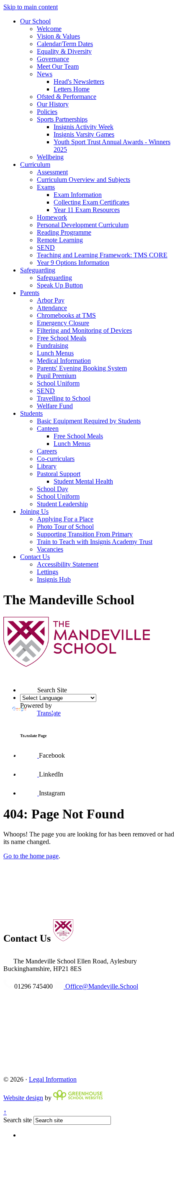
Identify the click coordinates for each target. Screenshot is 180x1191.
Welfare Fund (55, 405)
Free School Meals (61, 338)
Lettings (47, 571)
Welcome (49, 28)
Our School (35, 21)
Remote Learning (60, 239)
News (44, 74)
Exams (46, 187)
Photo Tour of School (65, 526)
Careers (47, 451)
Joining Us (34, 511)
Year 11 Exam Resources (87, 209)
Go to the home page (31, 856)
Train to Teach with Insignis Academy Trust (94, 541)
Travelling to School (63, 398)
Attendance (52, 307)
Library (47, 466)
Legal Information (53, 1079)
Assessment (52, 172)
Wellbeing (50, 157)
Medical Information (64, 360)
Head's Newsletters (79, 81)
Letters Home (72, 89)
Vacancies (50, 549)
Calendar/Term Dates (65, 43)
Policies (47, 111)
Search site (17, 1120)
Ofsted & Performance (66, 96)
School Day (52, 488)
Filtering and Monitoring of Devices (84, 330)
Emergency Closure (63, 322)
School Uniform (58, 383)
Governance (53, 58)
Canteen (48, 428)
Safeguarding (37, 270)
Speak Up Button (60, 285)
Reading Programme (64, 232)
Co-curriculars (56, 458)
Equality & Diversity (64, 51)
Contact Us (35, 556)
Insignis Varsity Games (84, 134)
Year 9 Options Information (73, 262)
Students (31, 413)
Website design (23, 1097)
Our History (53, 104)
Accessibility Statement (67, 564)
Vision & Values (58, 36)
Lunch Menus (55, 353)
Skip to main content (30, 6)
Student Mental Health (83, 481)
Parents (29, 292)
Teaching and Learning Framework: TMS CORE (102, 255)
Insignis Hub (54, 579)
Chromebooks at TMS (66, 315)
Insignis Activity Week (83, 126)
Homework (52, 217)
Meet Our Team (58, 66)
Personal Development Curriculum (83, 224)
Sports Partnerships (62, 119)
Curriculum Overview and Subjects (83, 179)
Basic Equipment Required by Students (89, 421)
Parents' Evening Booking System (82, 368)
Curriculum (35, 164)
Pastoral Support (58, 473)
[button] (20, 675)
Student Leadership (62, 503)
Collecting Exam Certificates (91, 202)
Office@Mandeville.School (101, 986)
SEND (46, 247)
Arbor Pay (50, 300)
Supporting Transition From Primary (85, 534)
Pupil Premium (56, 375)
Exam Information (78, 194)
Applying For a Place (65, 519)
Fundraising (52, 345)
